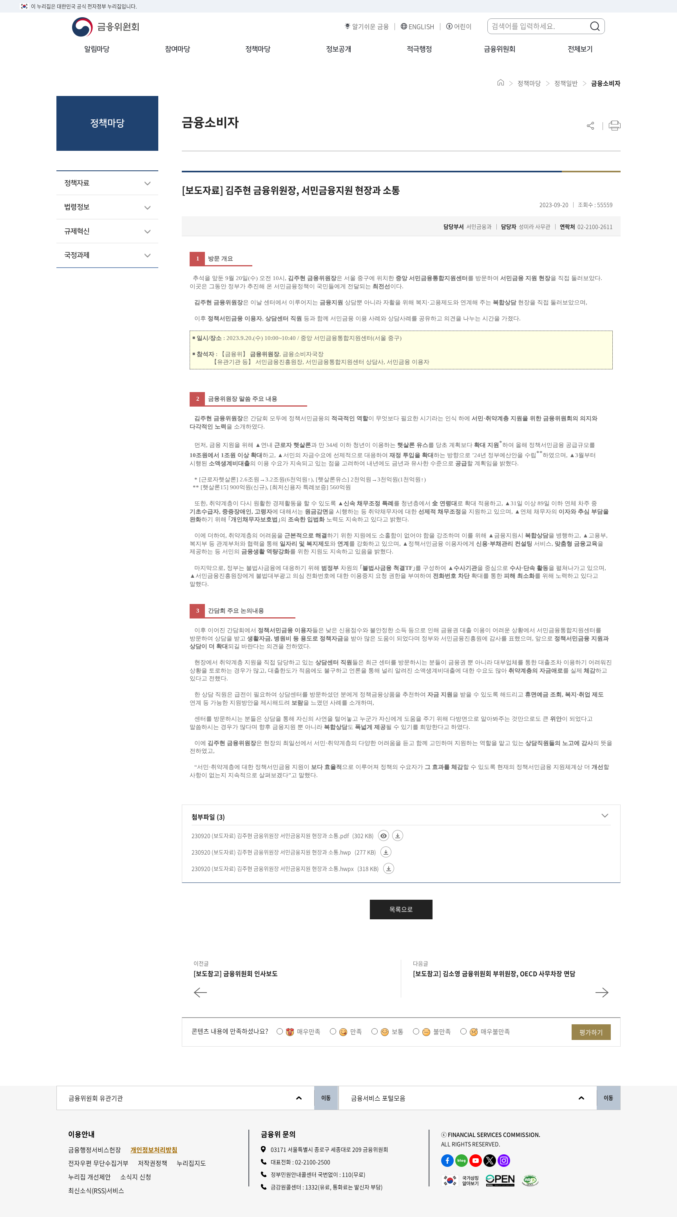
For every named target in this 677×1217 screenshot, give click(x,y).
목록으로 (401, 909)
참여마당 (177, 49)
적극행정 (419, 49)
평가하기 (591, 1032)
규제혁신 (76, 231)
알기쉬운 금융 (370, 26)
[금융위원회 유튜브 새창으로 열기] (475, 1160)
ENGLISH (421, 26)
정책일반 (566, 83)
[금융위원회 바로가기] (105, 26)
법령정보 (76, 207)
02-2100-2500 (312, 1162)
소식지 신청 (135, 1177)
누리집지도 (191, 1163)
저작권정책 (152, 1163)
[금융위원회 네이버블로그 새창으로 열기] (461, 1160)
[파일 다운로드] (397, 835)
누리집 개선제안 (89, 1177)
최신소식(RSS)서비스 (96, 1190)
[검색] (595, 26)
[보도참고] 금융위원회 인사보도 (236, 973)
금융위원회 (499, 49)
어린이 (463, 26)
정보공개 (338, 49)
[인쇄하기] (615, 125)
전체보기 (580, 49)
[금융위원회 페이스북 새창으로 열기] (447, 1160)
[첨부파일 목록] (605, 815)
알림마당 (96, 49)
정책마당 (257, 49)
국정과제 (76, 255)
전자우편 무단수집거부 (98, 1163)
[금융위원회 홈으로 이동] (501, 82)
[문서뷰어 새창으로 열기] (383, 835)
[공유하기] (590, 125)
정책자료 (76, 183)
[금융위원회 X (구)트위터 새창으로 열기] (489, 1160)
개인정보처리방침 (153, 1150)
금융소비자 (606, 83)
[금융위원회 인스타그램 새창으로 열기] (504, 1160)
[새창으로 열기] (459, 1179)
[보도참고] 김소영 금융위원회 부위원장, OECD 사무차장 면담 (494, 973)
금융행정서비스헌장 (94, 1150)
